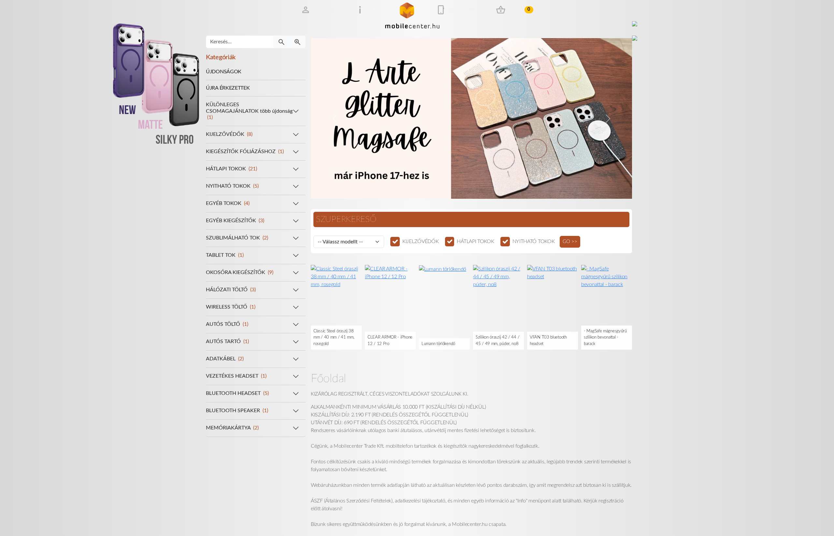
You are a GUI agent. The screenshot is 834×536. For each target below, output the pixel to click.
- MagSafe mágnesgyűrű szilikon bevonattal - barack (605, 337)
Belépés (323, 10)
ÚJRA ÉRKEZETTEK (228, 88)
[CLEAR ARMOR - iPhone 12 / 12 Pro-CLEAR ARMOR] (390, 272)
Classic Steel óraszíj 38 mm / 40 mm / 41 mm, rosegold (333, 337)
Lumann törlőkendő (438, 344)
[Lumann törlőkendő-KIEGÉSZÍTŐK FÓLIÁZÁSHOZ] (442, 268)
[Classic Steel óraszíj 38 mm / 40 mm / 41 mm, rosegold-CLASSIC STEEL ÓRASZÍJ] (336, 276)
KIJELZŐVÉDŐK (420, 241)
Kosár (519, 10)
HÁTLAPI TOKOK (475, 241)
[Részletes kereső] (297, 42)
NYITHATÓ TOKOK (533, 241)
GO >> (570, 241)
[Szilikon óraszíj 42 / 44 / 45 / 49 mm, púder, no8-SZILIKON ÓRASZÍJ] (498, 276)
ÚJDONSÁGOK (223, 71)
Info (372, 10)
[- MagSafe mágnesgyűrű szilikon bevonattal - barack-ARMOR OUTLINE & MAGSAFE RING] (606, 276)
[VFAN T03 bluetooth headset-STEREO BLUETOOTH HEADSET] (552, 272)
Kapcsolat (461, 10)
